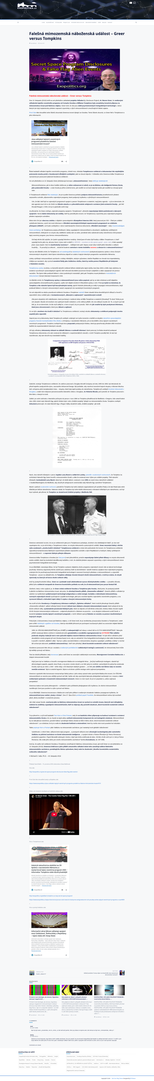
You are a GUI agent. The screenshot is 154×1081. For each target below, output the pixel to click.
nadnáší (81, 292)
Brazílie (47, 1063)
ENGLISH (104, 22)
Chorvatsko (53, 1063)
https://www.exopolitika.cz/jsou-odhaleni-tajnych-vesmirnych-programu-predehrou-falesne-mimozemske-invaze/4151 (65, 783)
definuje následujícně (100, 181)
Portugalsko (42, 1056)
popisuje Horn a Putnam (41, 727)
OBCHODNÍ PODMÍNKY (91, 22)
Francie (53, 1060)
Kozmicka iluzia (71, 1056)
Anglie (56, 1056)
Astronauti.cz (100, 1060)
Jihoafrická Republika (44, 1067)
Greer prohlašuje (35, 230)
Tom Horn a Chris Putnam (63, 715)
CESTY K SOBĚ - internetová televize (109, 1063)
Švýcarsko (34, 1067)
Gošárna (96, 1063)
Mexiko (28, 1067)
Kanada (47, 1060)
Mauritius (21, 1067)
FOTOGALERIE (58, 22)
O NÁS (43, 22)
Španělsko (22, 1060)
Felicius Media (125, 1063)
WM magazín (76, 1067)
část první (62, 557)
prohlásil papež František (84, 695)
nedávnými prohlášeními (69, 648)
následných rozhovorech (80, 252)
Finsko (34, 1060)
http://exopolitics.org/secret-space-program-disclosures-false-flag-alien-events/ (53, 772)
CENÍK (99, 22)
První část (32, 112)
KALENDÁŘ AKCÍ (50, 22)
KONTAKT (110, 22)
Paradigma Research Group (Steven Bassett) (31, 1063)
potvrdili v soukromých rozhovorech (98, 475)
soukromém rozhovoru (48, 487)
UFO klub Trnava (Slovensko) (100, 1056)
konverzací (55, 654)
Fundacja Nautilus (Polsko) (84, 1056)
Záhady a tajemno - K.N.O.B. (112, 1060)
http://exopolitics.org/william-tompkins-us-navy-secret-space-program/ (51, 896)
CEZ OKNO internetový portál (90, 1067)
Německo (50, 1056)
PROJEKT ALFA (66, 22)
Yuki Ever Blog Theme (117, 1078)
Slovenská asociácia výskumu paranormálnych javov (81, 1060)
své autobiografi (64, 252)
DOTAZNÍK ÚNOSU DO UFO (77, 22)
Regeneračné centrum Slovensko (75, 1070)
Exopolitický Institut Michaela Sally (28, 1056)
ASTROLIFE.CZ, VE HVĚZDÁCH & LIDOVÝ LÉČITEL (79, 1063)
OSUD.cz (69, 1067)
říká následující (53, 195)
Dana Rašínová (33, 43)
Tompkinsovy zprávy (36, 268)
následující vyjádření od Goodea (48, 623)
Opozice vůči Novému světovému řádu (110, 1067)
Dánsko (28, 1060)
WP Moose (133, 1078)
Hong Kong (40, 1060)
